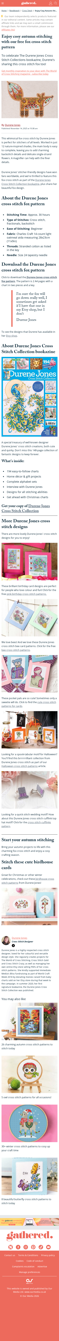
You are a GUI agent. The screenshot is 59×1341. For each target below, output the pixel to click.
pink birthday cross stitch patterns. (27, 594)
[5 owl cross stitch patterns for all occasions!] (29, 1074)
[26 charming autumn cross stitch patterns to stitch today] (29, 1021)
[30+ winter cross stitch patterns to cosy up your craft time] (29, 1123)
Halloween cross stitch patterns (20, 766)
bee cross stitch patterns (16, 650)
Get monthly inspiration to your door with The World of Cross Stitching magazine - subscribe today (29, 72)
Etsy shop (11, 335)
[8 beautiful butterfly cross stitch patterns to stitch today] (29, 1176)
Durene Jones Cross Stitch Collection (26, 509)
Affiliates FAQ (8, 29)
